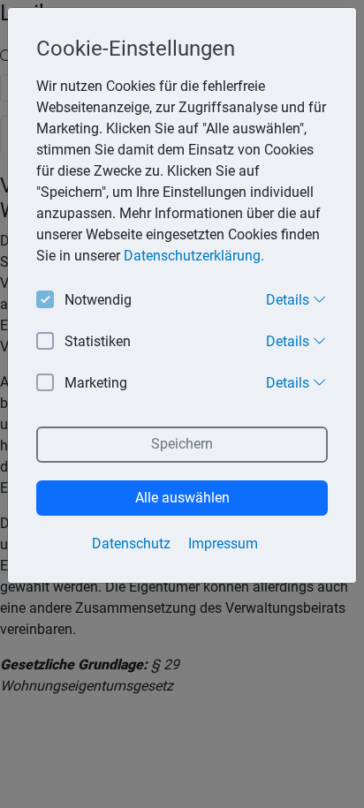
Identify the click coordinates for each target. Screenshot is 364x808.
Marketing (95, 382)
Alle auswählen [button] (182, 497)
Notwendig (98, 299)
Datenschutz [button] (131, 543)
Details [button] (289, 299)
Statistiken (97, 341)
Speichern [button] (182, 443)
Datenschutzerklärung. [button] (194, 255)
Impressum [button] (223, 543)
